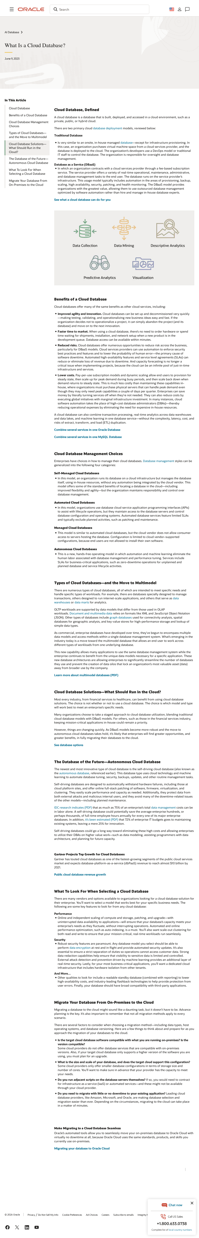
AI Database (12, 32)
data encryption (80, 948)
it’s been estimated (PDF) (101, 819)
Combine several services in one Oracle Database (87, 430)
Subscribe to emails (123, 1214)
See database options (68, 745)
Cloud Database (19, 108)
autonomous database (74, 773)
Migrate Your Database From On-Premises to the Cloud (28, 183)
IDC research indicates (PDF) (73, 807)
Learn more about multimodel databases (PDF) (86, 675)
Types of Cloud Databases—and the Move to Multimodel (28, 135)
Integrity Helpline (146, 1214)
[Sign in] (179, 9)
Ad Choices (92, 1214)
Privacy (31, 1214)
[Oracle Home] (31, 9)
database (126, 142)
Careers (105, 1214)
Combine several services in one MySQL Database (88, 437)
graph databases (121, 617)
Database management (158, 461)
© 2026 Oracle (12, 1214)
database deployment (107, 128)
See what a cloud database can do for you (82, 200)
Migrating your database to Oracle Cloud (82, 1148)
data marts (82, 602)
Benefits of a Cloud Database (28, 115)
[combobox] (99, 9)
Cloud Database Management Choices (28, 124)
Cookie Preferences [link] (72, 1214)
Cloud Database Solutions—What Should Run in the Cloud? (27, 148)
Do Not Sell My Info (48, 1214)
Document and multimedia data (91, 613)
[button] (11, 9)
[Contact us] (187, 9)
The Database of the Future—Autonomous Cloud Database (28, 161)
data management (163, 807)
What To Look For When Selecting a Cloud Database (27, 172)
